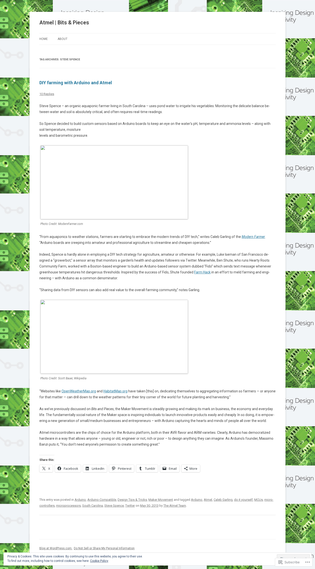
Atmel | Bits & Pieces (64, 22)
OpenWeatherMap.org (79, 391)
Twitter (130, 505)
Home (43, 39)
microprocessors (68, 505)
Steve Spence (114, 505)
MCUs (258, 500)
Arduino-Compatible (101, 500)
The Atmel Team (174, 505)
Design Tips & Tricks (132, 500)
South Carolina (92, 505)
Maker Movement (160, 500)
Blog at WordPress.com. (55, 548)
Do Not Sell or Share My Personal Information (104, 548)
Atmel (208, 500)
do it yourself (243, 500)
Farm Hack (202, 272)
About (62, 39)
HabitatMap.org (115, 391)
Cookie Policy (99, 561)
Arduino (80, 500)
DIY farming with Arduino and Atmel (75, 82)
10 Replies (46, 94)
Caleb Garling (223, 500)
